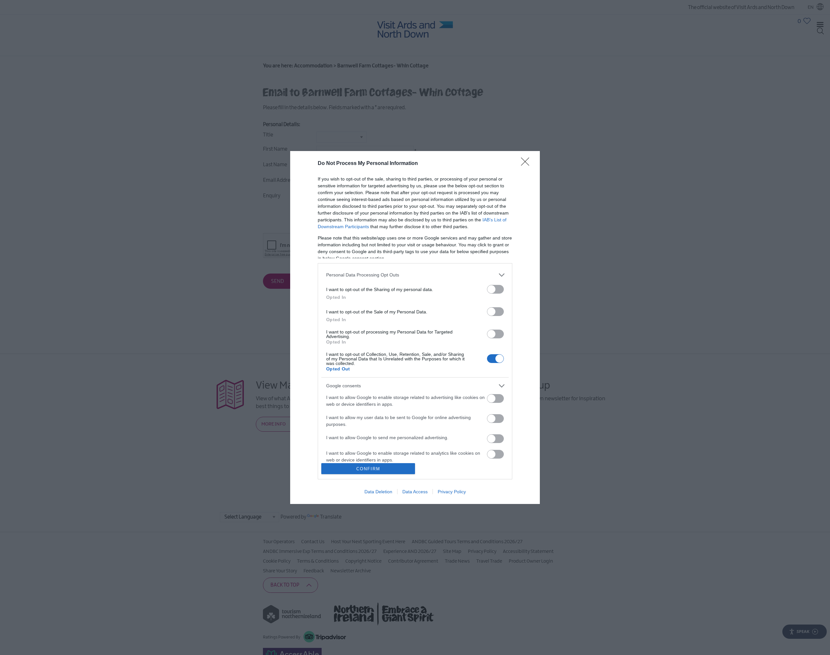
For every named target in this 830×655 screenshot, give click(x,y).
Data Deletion (378, 491)
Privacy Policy (452, 491)
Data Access (415, 491)
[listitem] (415, 275)
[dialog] (415, 327)
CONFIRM (368, 468)
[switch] (495, 289)
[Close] (527, 164)
